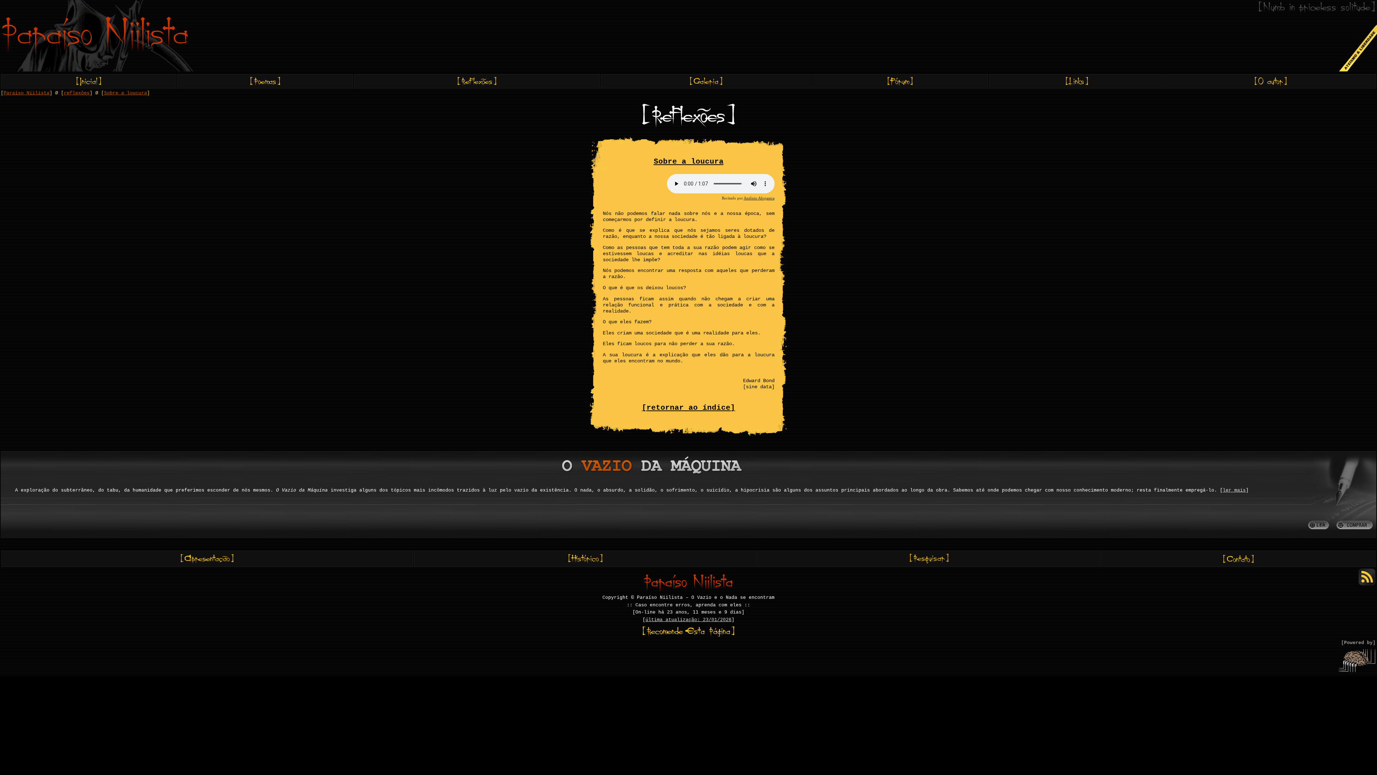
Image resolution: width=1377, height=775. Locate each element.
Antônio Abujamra (759, 198)
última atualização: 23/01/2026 (688, 620)
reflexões (77, 93)
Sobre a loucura (125, 93)
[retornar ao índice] (688, 407)
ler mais (1234, 490)
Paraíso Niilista (26, 93)
